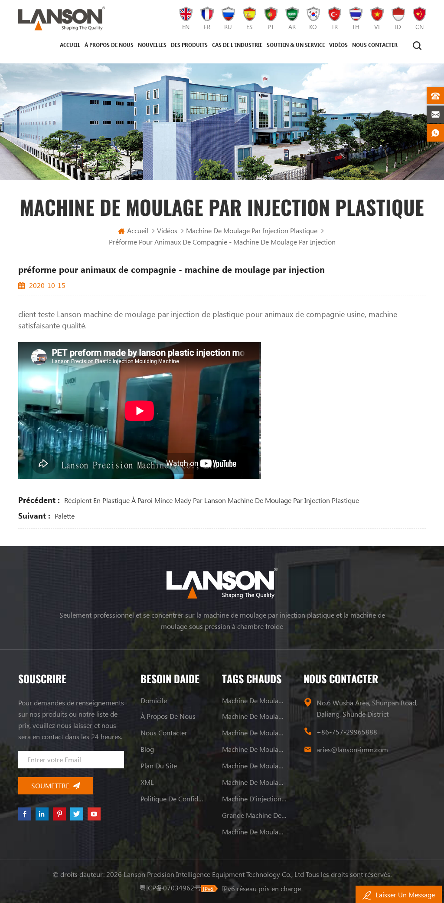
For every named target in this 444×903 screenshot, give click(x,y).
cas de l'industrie (237, 44)
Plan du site (158, 765)
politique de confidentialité (173, 798)
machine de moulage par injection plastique (251, 230)
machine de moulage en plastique (254, 716)
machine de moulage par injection (254, 700)
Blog (147, 749)
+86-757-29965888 (347, 731)
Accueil (70, 44)
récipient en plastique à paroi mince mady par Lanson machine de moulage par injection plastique (211, 500)
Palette (65, 515)
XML (147, 782)
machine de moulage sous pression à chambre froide (254, 831)
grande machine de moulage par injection (254, 815)
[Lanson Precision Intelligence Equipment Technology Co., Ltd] (61, 18)
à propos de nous (109, 44)
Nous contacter (375, 44)
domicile (153, 700)
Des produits (189, 44)
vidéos (338, 44)
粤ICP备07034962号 (170, 887)
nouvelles (152, 44)
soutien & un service (296, 44)
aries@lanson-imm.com (352, 749)
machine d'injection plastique (254, 798)
